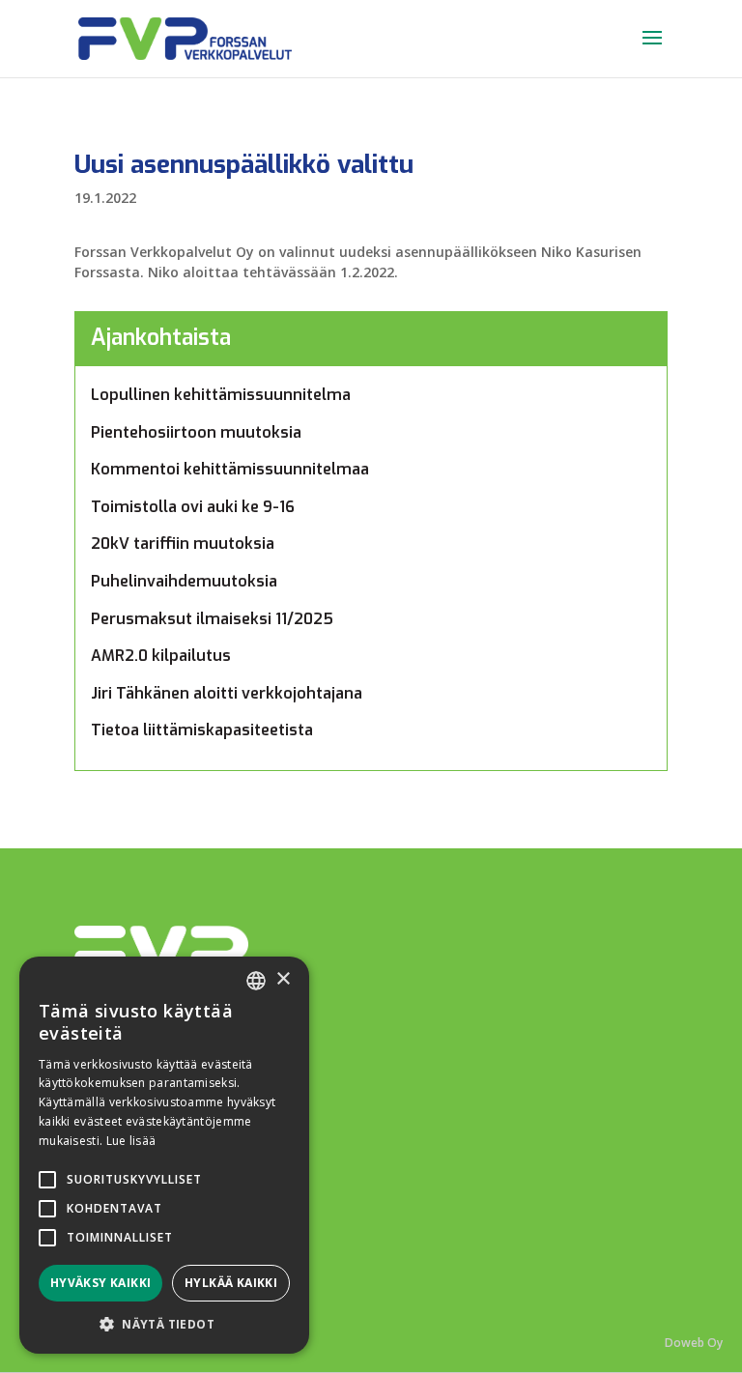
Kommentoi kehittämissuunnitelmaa (230, 469)
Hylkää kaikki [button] (231, 1282)
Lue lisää (131, 1140)
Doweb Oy (694, 1342)
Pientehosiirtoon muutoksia (196, 432)
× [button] (282, 979)
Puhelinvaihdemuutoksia (184, 581)
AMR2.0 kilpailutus (161, 655)
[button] (164, 1324)
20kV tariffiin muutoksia (182, 543)
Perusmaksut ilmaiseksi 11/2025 (212, 619)
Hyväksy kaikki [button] (101, 1282)
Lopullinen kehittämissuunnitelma (221, 395)
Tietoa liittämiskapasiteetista (202, 730)
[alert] (164, 1155)
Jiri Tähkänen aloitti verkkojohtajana (226, 693)
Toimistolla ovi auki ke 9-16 (193, 507)
